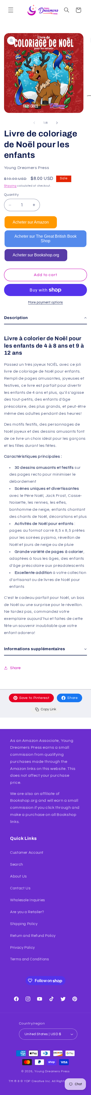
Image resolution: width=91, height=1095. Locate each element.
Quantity (11, 195)
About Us (18, 876)
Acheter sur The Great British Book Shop (45, 238)
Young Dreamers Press (52, 1071)
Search (16, 864)
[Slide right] (56, 122)
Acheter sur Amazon (31, 222)
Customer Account (26, 853)
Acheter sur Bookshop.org (36, 255)
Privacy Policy (22, 948)
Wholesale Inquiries (27, 900)
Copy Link (48, 709)
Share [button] (15, 668)
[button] (10, 10)
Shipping (10, 185)
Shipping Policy (23, 924)
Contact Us (20, 888)
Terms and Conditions (29, 959)
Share (72, 698)
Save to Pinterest (34, 698)
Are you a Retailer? (27, 912)
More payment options (45, 302)
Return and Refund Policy (33, 936)
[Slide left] (34, 122)
